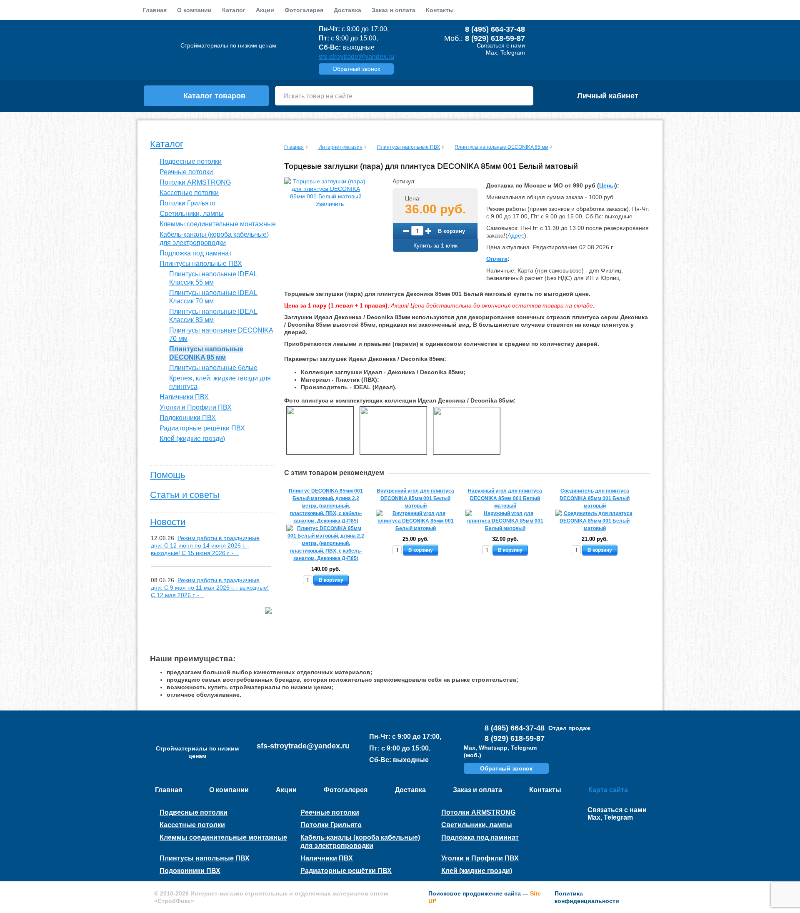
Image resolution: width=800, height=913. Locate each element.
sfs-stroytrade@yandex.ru (356, 56)
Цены (607, 185)
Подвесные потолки (191, 161)
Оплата (497, 258)
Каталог (166, 144)
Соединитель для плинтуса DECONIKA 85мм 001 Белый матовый (595, 498)
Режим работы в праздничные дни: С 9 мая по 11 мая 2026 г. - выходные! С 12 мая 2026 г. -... (210, 587)
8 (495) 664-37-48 (495, 29)
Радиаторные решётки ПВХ (202, 428)
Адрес (516, 235)
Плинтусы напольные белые (213, 367)
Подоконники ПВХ (188, 417)
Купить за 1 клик (435, 245)
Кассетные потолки (189, 192)
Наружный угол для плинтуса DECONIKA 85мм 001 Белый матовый (505, 498)
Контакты (440, 10)
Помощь (167, 475)
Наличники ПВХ (184, 396)
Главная (155, 10)
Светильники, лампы (192, 213)
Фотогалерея (304, 10)
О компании (194, 10)
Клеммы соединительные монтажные (218, 224)
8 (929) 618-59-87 (495, 38)
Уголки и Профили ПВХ (196, 407)
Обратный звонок (356, 68)
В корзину (451, 231)
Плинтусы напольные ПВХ (201, 263)
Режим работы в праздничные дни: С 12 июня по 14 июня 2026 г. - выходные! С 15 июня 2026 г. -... (205, 545)
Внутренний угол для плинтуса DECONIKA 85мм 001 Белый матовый (415, 498)
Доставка (347, 10)
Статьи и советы (185, 495)
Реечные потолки (186, 171)
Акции (265, 10)
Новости (167, 522)
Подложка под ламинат (196, 253)
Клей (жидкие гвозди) (192, 438)
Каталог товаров (214, 96)
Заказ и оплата (393, 10)
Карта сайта (608, 789)
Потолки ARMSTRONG (195, 182)
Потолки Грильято (187, 203)
